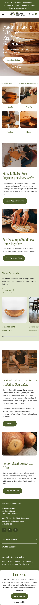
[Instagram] (9, 530)
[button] (29, 14)
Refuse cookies (19, 602)
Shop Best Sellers (13, 60)
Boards (29, 107)
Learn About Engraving (15, 201)
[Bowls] (10, 95)
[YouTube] (15, 530)
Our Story (9, 423)
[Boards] (28, 95)
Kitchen (10, 132)
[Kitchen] (10, 119)
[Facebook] (4, 530)
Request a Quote (12, 491)
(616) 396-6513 (7, 524)
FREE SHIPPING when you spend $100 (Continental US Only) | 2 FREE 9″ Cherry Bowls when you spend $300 (19, 5)
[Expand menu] (3, 15)
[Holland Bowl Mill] (17, 14)
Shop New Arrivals (14, 67)
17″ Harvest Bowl (8, 326)
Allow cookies (19, 596)
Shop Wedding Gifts (14, 258)
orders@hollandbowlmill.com (13, 521)
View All (8, 290)
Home (28, 132)
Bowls (10, 107)
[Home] (28, 119)
